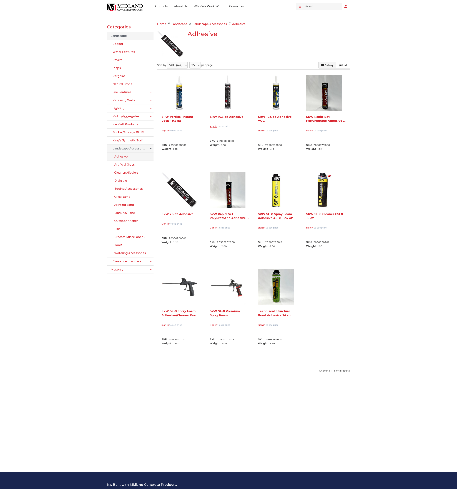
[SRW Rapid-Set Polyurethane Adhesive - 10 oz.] (324, 93)
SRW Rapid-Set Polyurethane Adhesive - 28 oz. (229, 216)
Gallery (328, 65)
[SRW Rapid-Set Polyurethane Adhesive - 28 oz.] (227, 190)
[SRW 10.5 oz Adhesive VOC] (276, 93)
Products (161, 6)
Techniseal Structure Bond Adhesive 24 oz (274, 313)
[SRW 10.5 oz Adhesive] (227, 93)
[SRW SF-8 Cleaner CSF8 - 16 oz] (324, 190)
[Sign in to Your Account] (346, 6)
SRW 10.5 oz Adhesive (226, 117)
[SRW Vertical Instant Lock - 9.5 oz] (179, 93)
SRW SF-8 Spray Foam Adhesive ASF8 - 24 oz (275, 216)
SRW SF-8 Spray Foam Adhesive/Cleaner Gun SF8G (179, 313)
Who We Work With (208, 6)
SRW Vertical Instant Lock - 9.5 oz (177, 118)
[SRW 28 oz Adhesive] (179, 190)
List (344, 65)
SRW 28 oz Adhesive (178, 214)
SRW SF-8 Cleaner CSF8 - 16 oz (325, 216)
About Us (181, 6)
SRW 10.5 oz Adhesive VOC (275, 118)
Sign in (165, 130)
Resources (236, 6)
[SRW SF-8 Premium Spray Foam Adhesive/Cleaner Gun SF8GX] (227, 287)
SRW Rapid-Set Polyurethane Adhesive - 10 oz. (325, 119)
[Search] (300, 6)
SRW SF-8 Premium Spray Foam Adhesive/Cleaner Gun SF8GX (227, 313)
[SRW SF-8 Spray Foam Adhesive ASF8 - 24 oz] (276, 190)
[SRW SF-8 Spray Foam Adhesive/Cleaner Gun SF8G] (179, 287)
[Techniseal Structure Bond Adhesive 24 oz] (276, 287)
